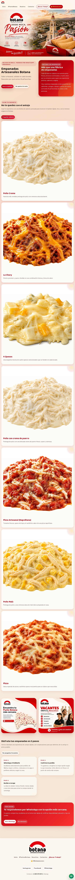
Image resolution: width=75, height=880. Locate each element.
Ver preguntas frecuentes (10, 753)
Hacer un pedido (7, 86)
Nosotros (22, 6)
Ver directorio (22, 821)
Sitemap (46, 874)
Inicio (3, 6)
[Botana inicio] (2, 2)
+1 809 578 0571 (38, 874)
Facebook (37, 868)
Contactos (31, 6)
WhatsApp (48, 868)
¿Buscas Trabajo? (43, 6)
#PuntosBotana (12, 6)
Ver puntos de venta (21, 86)
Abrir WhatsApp (10, 821)
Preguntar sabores (8, 117)
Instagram (27, 868)
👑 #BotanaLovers (56, 6)
